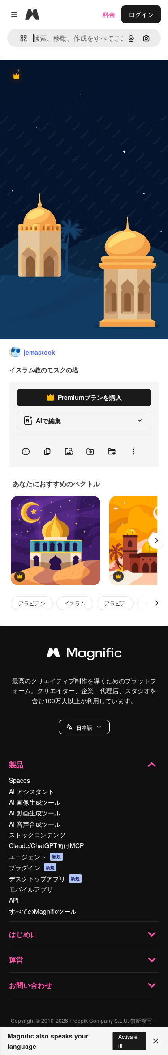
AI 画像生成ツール (34, 802)
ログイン (141, 14)
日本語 (84, 727)
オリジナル (61, 76)
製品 (16, 764)
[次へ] (156, 540)
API (14, 899)
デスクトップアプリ (44, 878)
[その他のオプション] (133, 451)
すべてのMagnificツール (43, 911)
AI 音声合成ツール (34, 824)
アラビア (115, 603)
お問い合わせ (30, 985)
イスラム (75, 603)
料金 (109, 14)
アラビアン (31, 603)
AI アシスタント (31, 791)
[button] (84, 727)
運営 (16, 959)
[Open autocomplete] (20, 38)
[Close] (155, 1041)
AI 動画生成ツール (34, 812)
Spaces (19, 780)
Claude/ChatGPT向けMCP (46, 845)
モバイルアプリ (31, 889)
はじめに (23, 934)
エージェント (35, 856)
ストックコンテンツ (37, 834)
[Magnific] (84, 654)
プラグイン (32, 867)
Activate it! (128, 1041)
